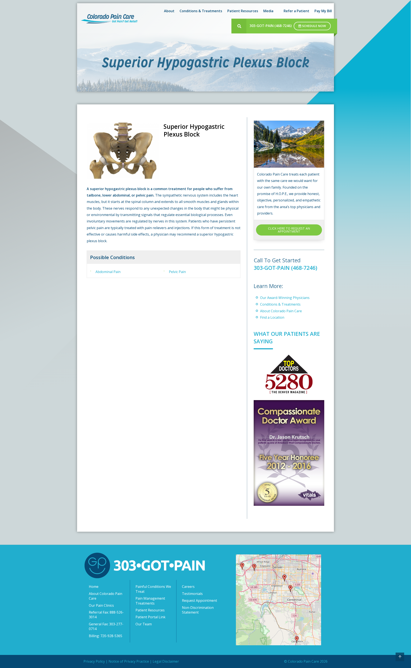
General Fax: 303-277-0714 (106, 626)
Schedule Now (313, 26)
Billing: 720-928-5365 (105, 635)
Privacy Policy (94, 661)
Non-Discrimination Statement (198, 610)
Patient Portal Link (150, 617)
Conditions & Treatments (280, 304)
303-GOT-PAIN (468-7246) (271, 25)
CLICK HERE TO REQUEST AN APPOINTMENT (289, 229)
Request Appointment (199, 600)
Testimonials (192, 593)
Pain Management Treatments (150, 600)
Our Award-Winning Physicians (285, 297)
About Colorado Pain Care (281, 311)
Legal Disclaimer (166, 661)
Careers (188, 586)
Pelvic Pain (177, 271)
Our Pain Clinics (101, 605)
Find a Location (272, 317)
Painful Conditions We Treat (153, 589)
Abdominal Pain (108, 271)
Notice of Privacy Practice (129, 661)
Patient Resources (150, 610)
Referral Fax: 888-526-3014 (106, 614)
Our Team (144, 624)
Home (93, 586)
